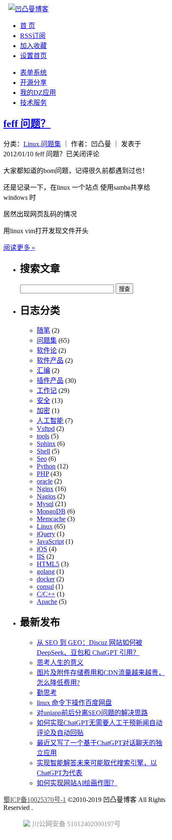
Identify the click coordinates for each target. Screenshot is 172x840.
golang (46, 571)
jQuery (46, 533)
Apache (47, 601)
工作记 (47, 390)
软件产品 (50, 360)
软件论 (47, 350)
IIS (41, 556)
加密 (43, 410)
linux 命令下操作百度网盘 (74, 702)
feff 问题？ (27, 123)
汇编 (43, 370)
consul (45, 586)
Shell (43, 451)
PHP (43, 473)
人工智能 (50, 420)
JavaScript (50, 541)
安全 (43, 400)
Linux (31, 144)
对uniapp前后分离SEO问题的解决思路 (92, 712)
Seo (42, 458)
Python (46, 466)
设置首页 (33, 55)
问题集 (51, 144)
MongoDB (51, 511)
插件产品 (50, 380)
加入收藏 (33, 45)
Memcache (51, 518)
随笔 (43, 330)
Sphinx (46, 443)
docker (46, 579)
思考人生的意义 (60, 662)
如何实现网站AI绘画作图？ (77, 783)
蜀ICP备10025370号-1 (34, 799)
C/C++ (46, 594)
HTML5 (48, 564)
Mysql (45, 503)
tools (43, 436)
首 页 (27, 25)
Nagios (46, 496)
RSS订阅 (33, 35)
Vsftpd (46, 428)
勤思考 (47, 692)
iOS (42, 548)
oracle (45, 481)
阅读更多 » (19, 247)
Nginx (45, 488)
